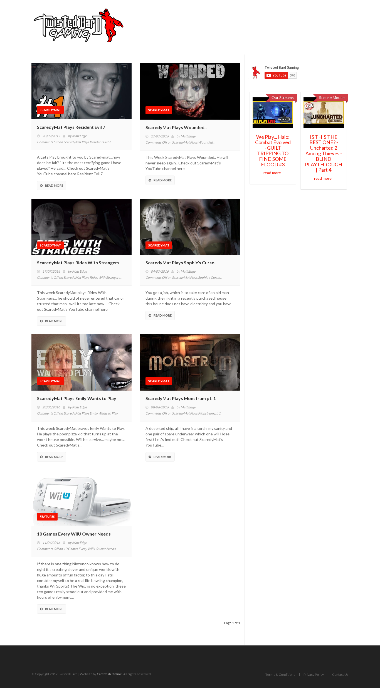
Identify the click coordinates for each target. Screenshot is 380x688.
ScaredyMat (50, 110)
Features (47, 516)
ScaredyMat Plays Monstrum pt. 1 (180, 398)
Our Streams (283, 97)
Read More (54, 185)
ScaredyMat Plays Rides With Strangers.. (79, 262)
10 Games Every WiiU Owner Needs (74, 533)
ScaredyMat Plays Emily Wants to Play (76, 398)
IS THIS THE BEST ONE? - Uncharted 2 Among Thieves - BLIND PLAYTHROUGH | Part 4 (323, 153)
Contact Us (340, 674)
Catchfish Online (109, 674)
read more (272, 172)
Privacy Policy (313, 674)
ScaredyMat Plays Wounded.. (176, 127)
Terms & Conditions (280, 674)
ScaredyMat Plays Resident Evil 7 (71, 127)
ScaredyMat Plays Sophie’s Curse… (181, 262)
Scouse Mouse (332, 97)
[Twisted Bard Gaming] (80, 27)
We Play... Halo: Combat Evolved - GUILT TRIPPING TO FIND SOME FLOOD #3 (273, 150)
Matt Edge (79, 136)
